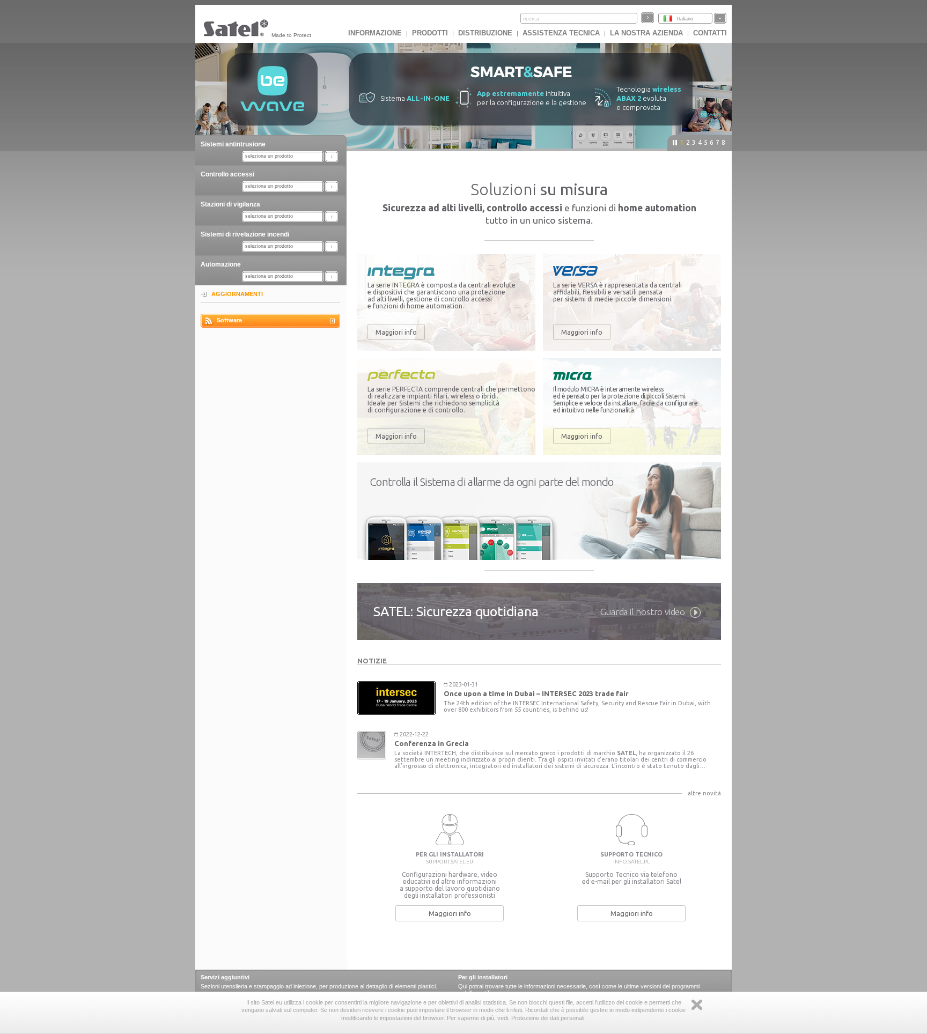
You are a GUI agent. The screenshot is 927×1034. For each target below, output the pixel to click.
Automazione (221, 264)
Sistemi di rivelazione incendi (245, 234)
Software (229, 320)
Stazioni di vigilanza (230, 204)
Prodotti (430, 33)
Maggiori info (396, 332)
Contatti (710, 33)
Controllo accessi (227, 174)
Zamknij (696, 1005)
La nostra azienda (646, 33)
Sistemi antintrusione (233, 144)
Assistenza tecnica (561, 33)
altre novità (704, 793)
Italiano (685, 18)
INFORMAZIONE (375, 33)
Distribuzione (485, 33)
